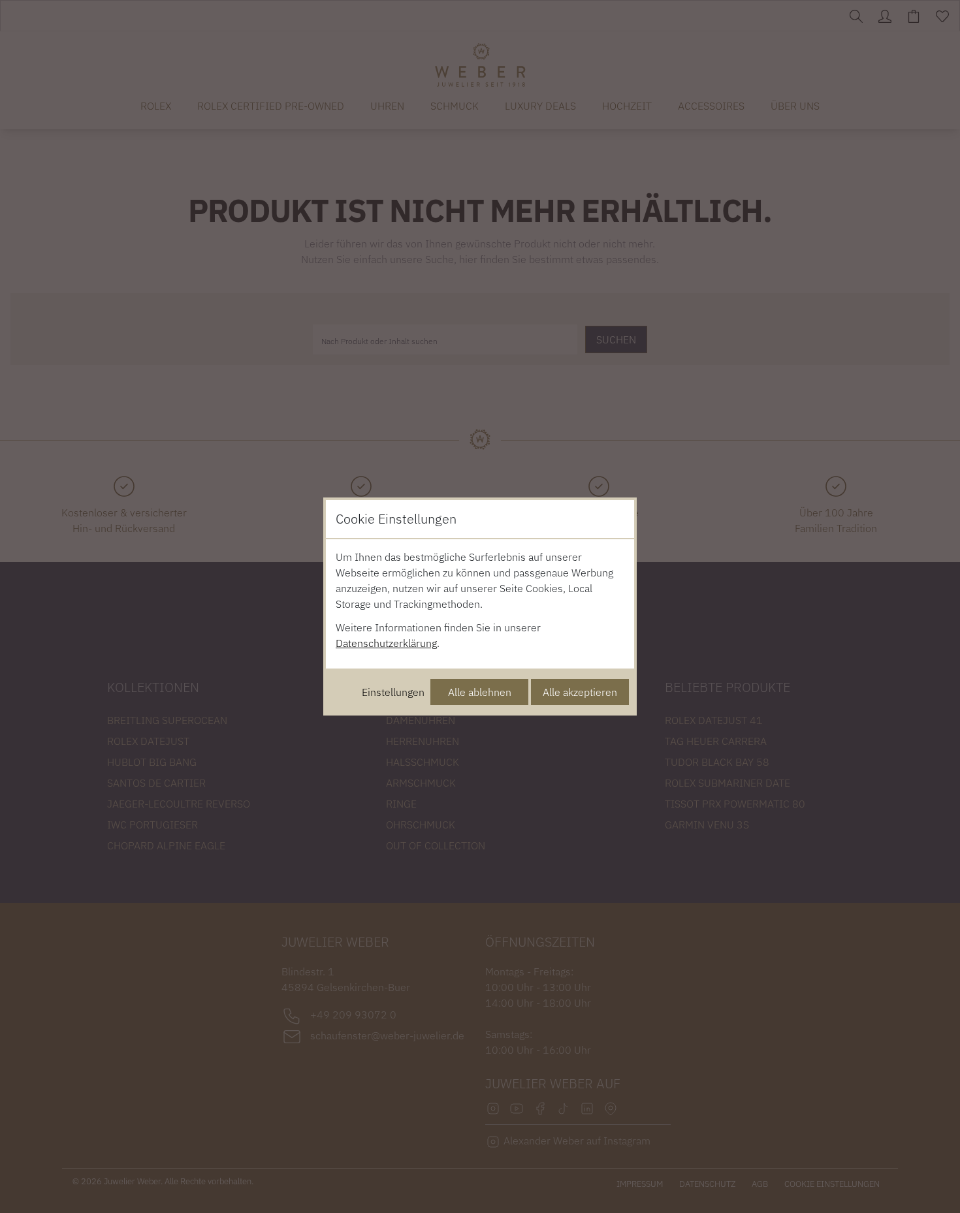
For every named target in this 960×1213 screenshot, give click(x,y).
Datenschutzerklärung (386, 643)
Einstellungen (393, 692)
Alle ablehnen (479, 692)
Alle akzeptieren (580, 692)
